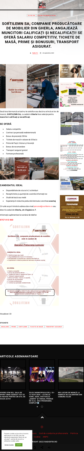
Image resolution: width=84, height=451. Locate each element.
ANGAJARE (5, 326)
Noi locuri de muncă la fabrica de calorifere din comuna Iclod (70, 395)
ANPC (45, 437)
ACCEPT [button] (18, 445)
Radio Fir (35, 53)
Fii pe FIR (31, 15)
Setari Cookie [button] (9, 445)
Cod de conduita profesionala (53, 433)
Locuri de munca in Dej (46, 15)
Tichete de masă (36, 326)
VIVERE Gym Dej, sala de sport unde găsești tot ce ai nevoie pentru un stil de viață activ (12, 396)
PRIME (13, 326)
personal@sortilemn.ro (42, 206)
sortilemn (23, 326)
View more (13, 374)
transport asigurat (54, 326)
